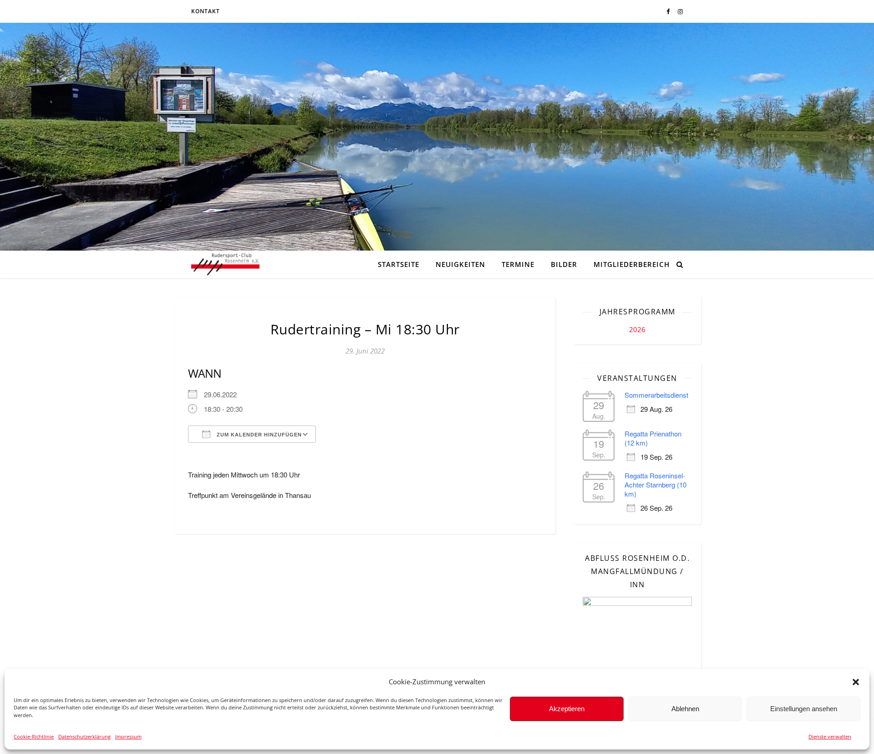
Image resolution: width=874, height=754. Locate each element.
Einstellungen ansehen (803, 709)
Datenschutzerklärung (84, 736)
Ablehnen (685, 709)
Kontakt (205, 11)
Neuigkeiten (460, 264)
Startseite (398, 264)
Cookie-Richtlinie (34, 736)
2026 (637, 329)
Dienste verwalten (829, 736)
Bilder (564, 264)
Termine (518, 264)
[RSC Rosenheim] (225, 264)
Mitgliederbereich (632, 264)
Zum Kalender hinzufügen (258, 434)
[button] (855, 682)
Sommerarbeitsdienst (656, 395)
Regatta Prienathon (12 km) (653, 438)
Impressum (128, 736)
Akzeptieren (566, 709)
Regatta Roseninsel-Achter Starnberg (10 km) (655, 484)
